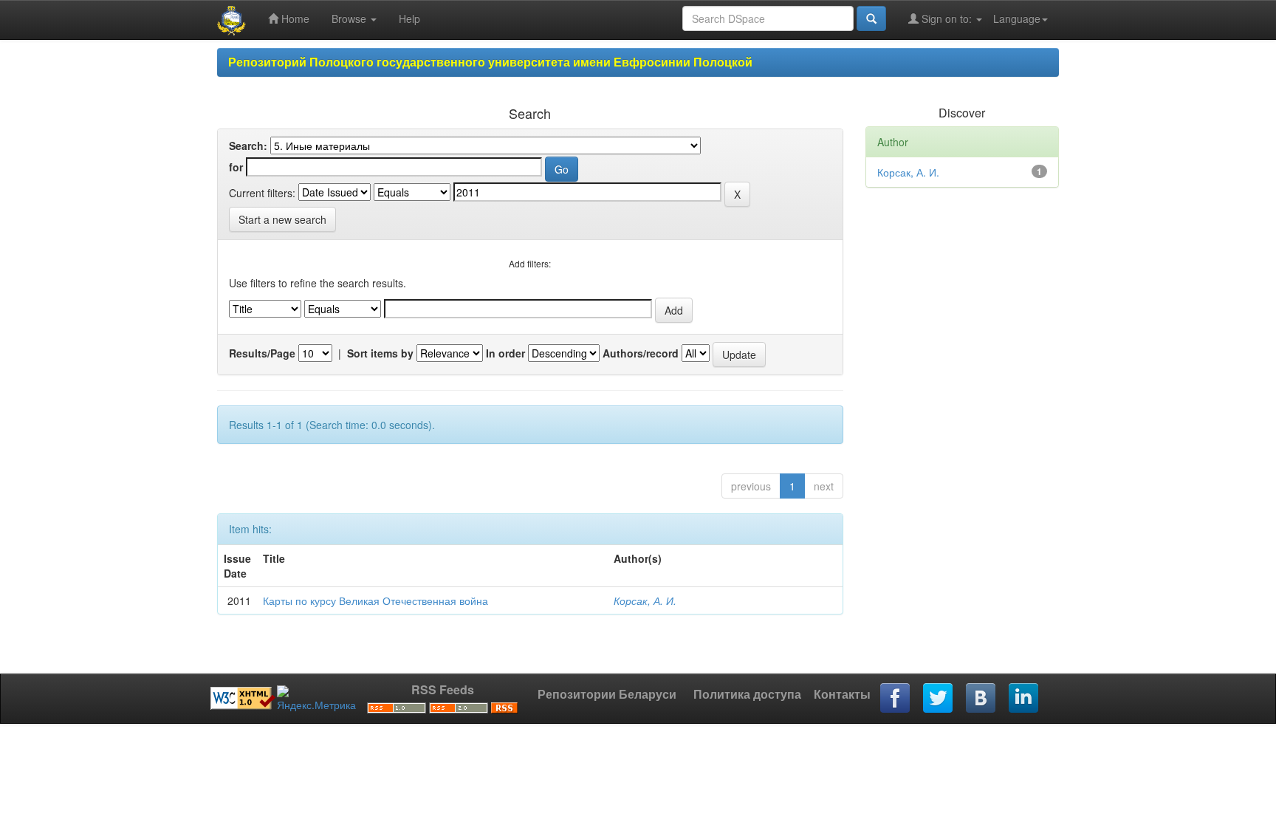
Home (293, 18)
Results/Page (262, 353)
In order (505, 353)
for (236, 167)
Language (1016, 18)
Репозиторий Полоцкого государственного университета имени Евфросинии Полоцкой (490, 61)
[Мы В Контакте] (981, 698)
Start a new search (282, 219)
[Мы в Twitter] (938, 698)
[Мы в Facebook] (895, 698)
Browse (350, 18)
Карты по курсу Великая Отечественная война (375, 600)
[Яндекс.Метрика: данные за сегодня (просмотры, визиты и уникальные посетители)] (316, 698)
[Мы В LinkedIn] (1024, 698)
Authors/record (641, 353)
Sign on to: (947, 18)
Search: (248, 145)
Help (409, 18)
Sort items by (380, 353)
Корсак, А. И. (645, 600)
